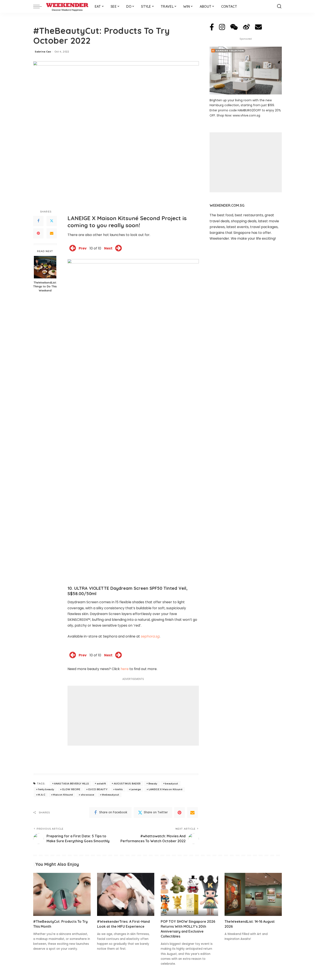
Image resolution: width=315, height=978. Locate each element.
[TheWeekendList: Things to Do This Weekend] (45, 267)
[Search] (279, 6)
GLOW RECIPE (71, 789)
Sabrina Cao (43, 51)
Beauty (152, 783)
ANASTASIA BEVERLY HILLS (71, 783)
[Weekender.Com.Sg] (67, 6)
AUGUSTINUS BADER (127, 783)
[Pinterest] (38, 233)
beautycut (171, 783)
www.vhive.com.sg (246, 115)
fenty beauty (46, 789)
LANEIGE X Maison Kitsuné (165, 789)
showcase (87, 794)
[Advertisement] (133, 716)
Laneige (136, 789)
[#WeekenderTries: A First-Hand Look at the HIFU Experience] (125, 894)
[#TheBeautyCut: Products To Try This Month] (62, 894)
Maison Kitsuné (63, 794)
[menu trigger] (39, 6)
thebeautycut (110, 794)
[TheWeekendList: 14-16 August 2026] (253, 894)
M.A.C (41, 794)
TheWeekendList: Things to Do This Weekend (45, 286)
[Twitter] (51, 221)
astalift (101, 783)
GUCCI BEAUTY (97, 789)
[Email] (51, 233)
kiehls (119, 789)
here (125, 668)
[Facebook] (38, 221)
